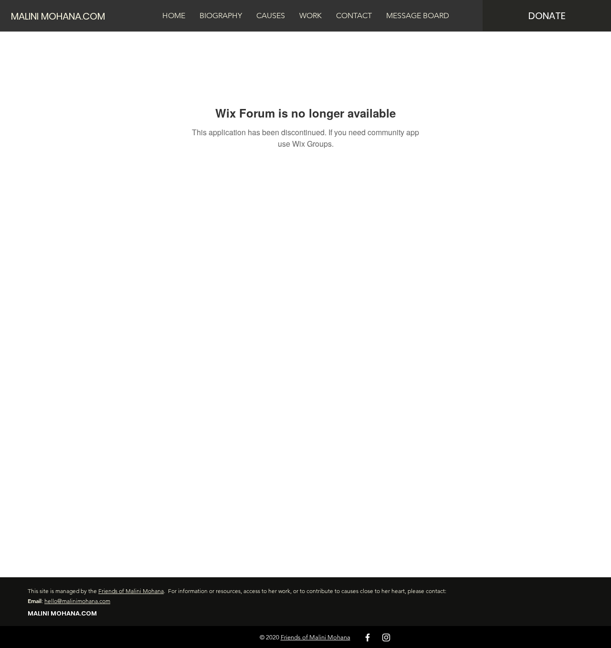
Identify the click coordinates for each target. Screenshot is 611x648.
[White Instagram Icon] (386, 637)
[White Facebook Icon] (367, 637)
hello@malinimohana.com (77, 601)
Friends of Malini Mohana (131, 590)
